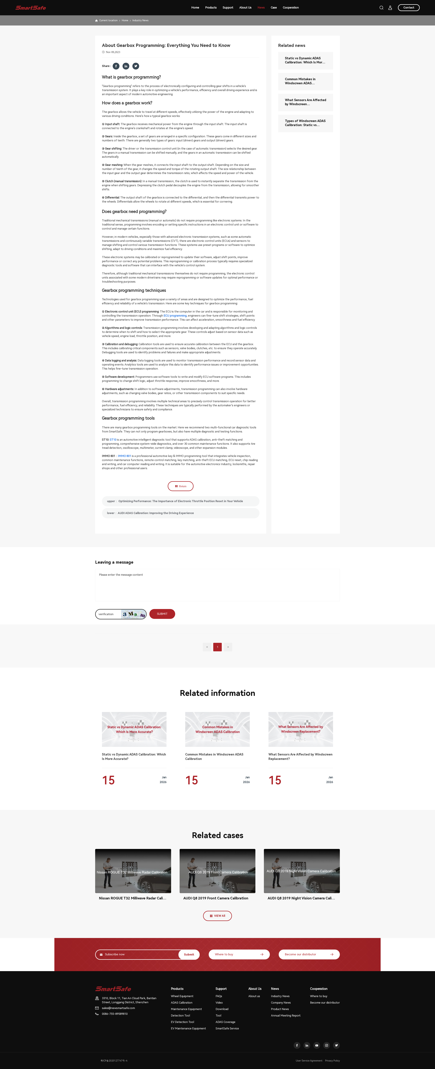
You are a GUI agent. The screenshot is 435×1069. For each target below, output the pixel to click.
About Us (245, 7)
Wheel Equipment (182, 996)
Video (219, 1002)
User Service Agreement (309, 1060)
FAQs (219, 996)
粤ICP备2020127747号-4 (114, 1060)
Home (195, 7)
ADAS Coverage (225, 1022)
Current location (108, 20)
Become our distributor (300, 954)
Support (228, 7)
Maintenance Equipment (186, 1009)
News (261, 7)
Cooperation (291, 7)
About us (254, 996)
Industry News (141, 20)
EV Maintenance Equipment (188, 1028)
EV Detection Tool (182, 1022)
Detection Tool (180, 1015)
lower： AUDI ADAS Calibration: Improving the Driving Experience (150, 513)
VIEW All (219, 915)
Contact (408, 7)
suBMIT (162, 613)
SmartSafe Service (227, 1028)
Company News (281, 1002)
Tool (218, 1015)
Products (211, 7)
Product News (280, 1009)
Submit (189, 954)
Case (274, 7)
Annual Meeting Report (286, 1015)
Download (222, 1009)
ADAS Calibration (181, 1002)
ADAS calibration (200, 439)
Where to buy (224, 954)
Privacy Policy (332, 1060)
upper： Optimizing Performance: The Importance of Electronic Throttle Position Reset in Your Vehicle (175, 501)
